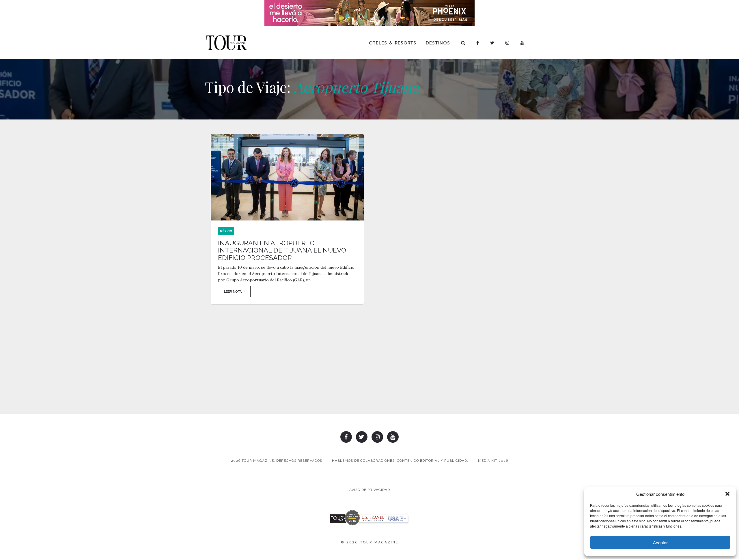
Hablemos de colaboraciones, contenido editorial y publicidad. (400, 461)
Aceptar (660, 542)
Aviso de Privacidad (369, 490)
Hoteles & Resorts (390, 43)
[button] (727, 494)
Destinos (438, 43)
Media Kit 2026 (493, 461)
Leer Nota (233, 291)
